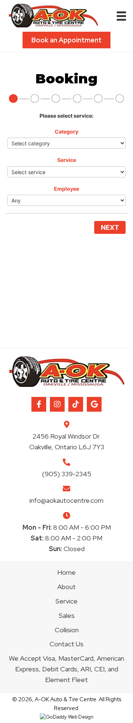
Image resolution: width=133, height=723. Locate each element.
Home (66, 572)
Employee (66, 189)
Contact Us (66, 644)
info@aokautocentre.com (66, 500)
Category (66, 131)
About (66, 586)
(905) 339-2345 (66, 474)
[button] (38, 404)
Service (66, 160)
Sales (67, 615)
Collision (67, 630)
